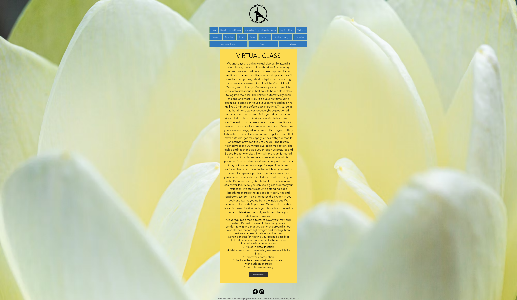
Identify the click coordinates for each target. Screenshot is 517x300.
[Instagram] (261, 291)
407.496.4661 (225, 298)
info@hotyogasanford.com (247, 298)
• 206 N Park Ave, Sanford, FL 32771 (280, 298)
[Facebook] (255, 291)
